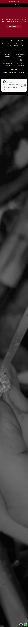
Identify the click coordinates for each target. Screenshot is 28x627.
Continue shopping (14, 26)
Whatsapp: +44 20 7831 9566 (14, 1)
